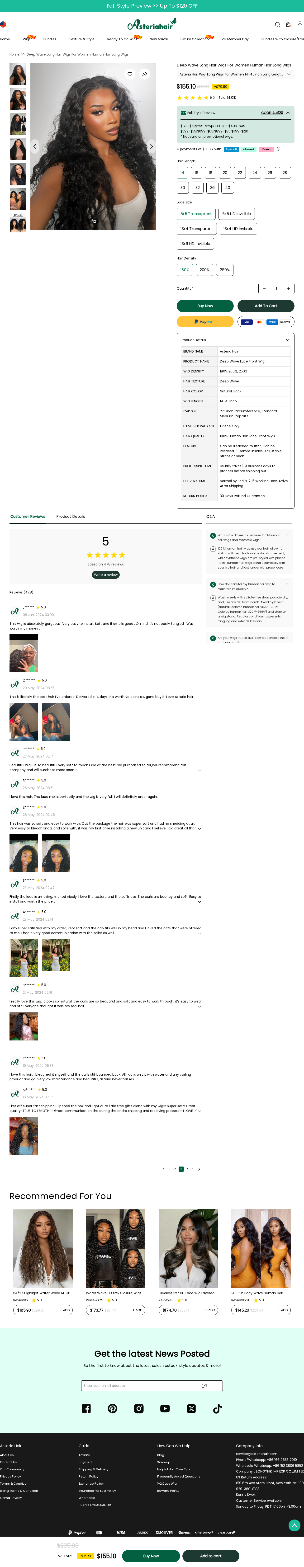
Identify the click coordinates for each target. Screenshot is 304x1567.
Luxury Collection (194, 39)
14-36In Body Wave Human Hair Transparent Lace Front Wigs (257, 1293)
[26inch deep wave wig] (18, 199)
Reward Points (168, 1490)
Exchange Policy (91, 1483)
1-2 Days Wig (167, 1483)
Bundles (49, 39)
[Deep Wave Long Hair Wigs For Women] (18, 99)
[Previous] (163, 1169)
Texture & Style (82, 39)
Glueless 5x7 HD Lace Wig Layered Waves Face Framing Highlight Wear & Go (186, 1293)
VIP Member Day (235, 39)
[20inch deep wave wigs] (18, 174)
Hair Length (186, 161)
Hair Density (186, 258)
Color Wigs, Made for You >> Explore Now (152, 5)
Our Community (12, 1469)
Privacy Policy (10, 1476)
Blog (160, 1455)
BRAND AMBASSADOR (95, 1505)
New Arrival (159, 39)
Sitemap (163, 1462)
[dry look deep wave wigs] (18, 224)
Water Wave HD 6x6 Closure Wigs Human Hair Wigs (113, 1293)
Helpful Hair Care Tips (173, 1469)
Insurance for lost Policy (97, 1490)
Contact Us (8, 1462)
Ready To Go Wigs (122, 39)
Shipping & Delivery (93, 1469)
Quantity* (185, 288)
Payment (85, 1462)
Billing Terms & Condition (19, 1490)
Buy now (205, 306)
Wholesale (87, 1498)
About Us (7, 1455)
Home (5, 39)
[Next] (199, 1169)
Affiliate (84, 1455)
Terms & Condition (14, 1483)
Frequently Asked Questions (178, 1476)
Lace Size (184, 202)
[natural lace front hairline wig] (18, 124)
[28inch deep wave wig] (18, 149)
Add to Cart (266, 306)
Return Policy (88, 1476)
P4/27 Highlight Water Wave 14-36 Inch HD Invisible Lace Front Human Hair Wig (42, 1293)
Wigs (27, 39)
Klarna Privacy (11, 1498)
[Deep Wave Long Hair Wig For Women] (17, 74)
